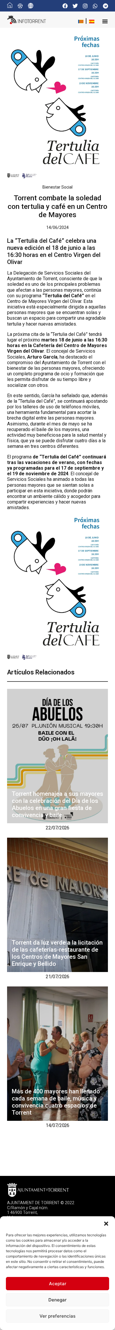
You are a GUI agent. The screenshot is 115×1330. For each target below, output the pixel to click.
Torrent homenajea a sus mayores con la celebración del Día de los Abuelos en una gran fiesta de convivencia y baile (57, 804)
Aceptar (57, 1283)
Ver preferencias (57, 1316)
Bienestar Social (57, 187)
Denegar (57, 1300)
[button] (106, 1224)
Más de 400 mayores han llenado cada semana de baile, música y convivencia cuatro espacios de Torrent (56, 1102)
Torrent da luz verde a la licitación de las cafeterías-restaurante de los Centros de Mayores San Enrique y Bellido (57, 953)
